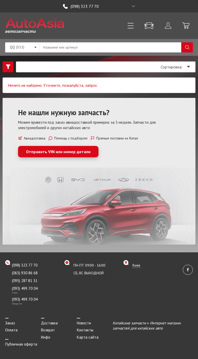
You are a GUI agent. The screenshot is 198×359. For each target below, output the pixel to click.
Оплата (11, 329)
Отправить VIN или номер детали (58, 151)
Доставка (49, 323)
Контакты (85, 329)
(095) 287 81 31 (24, 280)
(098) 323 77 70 (85, 6)
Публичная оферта (21, 344)
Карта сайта (87, 337)
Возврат (48, 329)
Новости (84, 323)
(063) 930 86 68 (25, 272)
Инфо (45, 337)
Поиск (187, 47)
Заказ (10, 323)
